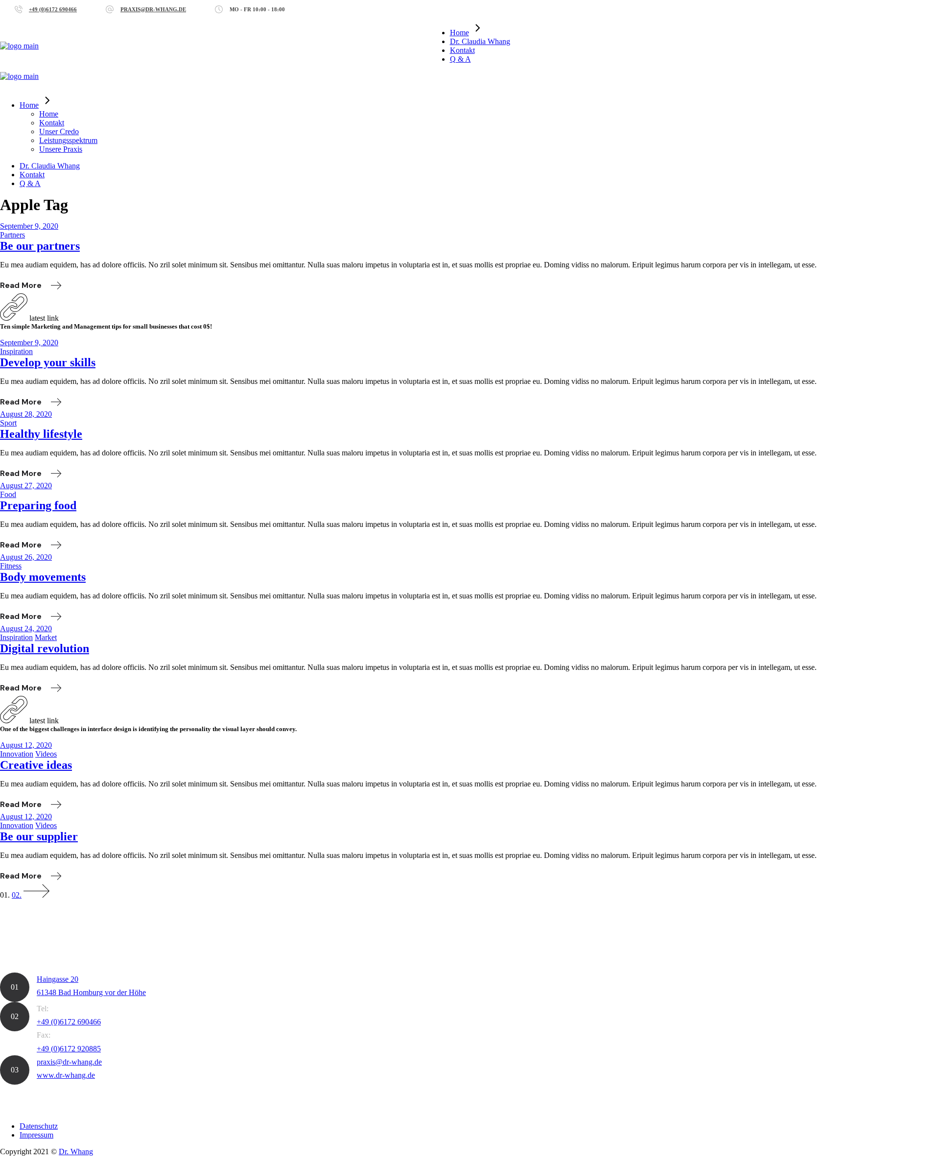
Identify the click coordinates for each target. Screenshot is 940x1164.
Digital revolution (44, 648)
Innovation (16, 754)
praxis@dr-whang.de (153, 9)
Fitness (11, 566)
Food (8, 494)
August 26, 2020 (26, 557)
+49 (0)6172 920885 (69, 1049)
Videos (46, 754)
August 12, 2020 (26, 745)
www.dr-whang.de (66, 1075)
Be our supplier (39, 836)
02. (17, 895)
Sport (8, 423)
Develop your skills (47, 362)
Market (46, 637)
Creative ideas (36, 765)
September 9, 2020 (29, 226)
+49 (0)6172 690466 (53, 9)
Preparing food (38, 505)
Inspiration (16, 351)
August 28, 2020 (26, 414)
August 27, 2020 (26, 485)
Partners (12, 235)
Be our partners (40, 245)
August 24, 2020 (26, 628)
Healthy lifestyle (41, 434)
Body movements (43, 576)
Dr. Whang (76, 1151)
